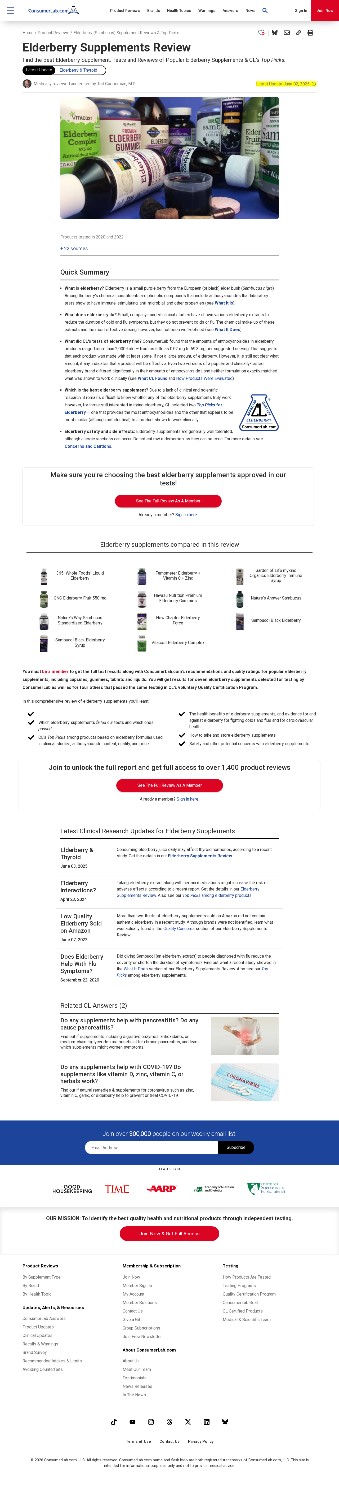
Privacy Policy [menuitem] (200, 1441)
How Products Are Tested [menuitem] (247, 1277)
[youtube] (132, 1421)
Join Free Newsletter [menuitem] (142, 1336)
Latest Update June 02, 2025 (286, 83)
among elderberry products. (217, 895)
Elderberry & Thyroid (78, 70)
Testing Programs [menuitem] (239, 1285)
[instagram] (151, 1421)
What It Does (136, 968)
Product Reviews (53, 32)
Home (28, 32)
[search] (265, 10)
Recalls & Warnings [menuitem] (40, 1343)
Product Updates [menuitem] (38, 1327)
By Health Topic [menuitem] (37, 1294)
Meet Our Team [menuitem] (137, 1369)
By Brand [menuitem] (31, 1285)
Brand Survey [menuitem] (35, 1352)
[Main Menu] (10, 10)
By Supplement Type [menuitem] (42, 1277)
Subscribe (236, 1147)
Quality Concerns (179, 928)
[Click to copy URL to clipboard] (298, 33)
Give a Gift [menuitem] (132, 1319)
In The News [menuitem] (134, 1394)
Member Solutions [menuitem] (140, 1302)
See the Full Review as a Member (168, 500)
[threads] (169, 1421)
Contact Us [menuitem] (133, 1311)
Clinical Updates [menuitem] (37, 1335)
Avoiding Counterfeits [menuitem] (43, 1369)
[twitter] (188, 1421)
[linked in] (206, 1421)
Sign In (301, 10)
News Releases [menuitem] (137, 1386)
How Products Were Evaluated (204, 378)
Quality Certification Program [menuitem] (249, 1294)
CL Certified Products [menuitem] (243, 1311)
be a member (55, 671)
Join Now (324, 10)
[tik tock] (114, 1421)
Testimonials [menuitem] (134, 1377)
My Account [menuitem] (133, 1294)
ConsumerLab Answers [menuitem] (44, 1318)
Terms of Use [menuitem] (138, 1441)
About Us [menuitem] (131, 1360)
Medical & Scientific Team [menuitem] (247, 1319)
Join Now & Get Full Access (169, 1233)
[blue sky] (225, 1421)
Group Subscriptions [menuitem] (141, 1328)
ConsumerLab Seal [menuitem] (240, 1302)
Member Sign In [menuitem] (137, 1285)
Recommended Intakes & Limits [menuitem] (52, 1360)
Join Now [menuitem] (131, 1277)
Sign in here (186, 514)
